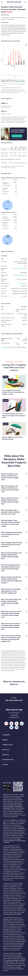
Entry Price (3, 291)
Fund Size (3, 288)
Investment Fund (23, 283)
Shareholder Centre (7, 759)
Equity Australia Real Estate (20, 275)
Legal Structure (5, 283)
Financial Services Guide (12, 960)
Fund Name (4, 261)
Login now (4, 347)
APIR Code (3, 272)
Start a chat (15, 715)
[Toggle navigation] (2, 2)
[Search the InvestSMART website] (25, 2)
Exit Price (3, 293)
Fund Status (4, 265)
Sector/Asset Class (4, 276)
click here (7, 842)
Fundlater (5, 739)
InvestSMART (6, 734)
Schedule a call (15, 717)
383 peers (19, 80)
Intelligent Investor (7, 744)
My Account (5, 749)
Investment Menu (21, 840)
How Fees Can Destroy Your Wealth (12, 914)
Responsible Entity (4, 269)
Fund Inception (4, 286)
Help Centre (5, 754)
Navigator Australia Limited (20, 268)
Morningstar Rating (4, 280)
